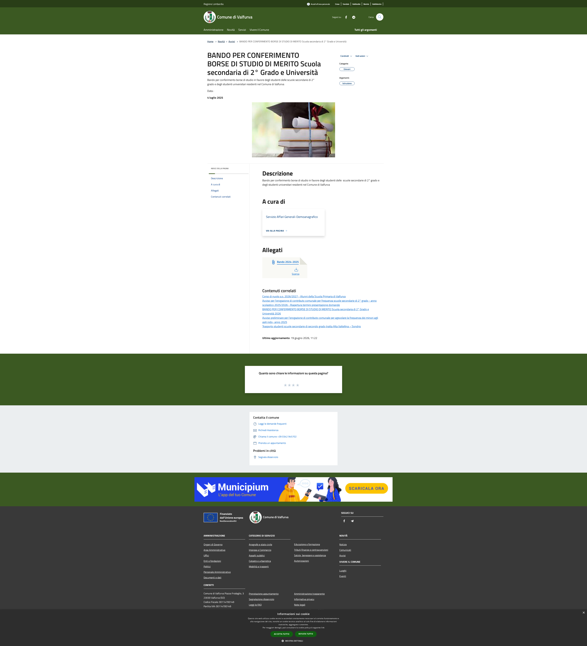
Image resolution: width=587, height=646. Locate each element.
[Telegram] (352, 17)
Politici (207, 566)
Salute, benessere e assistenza (310, 555)
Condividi (344, 56)
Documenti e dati (212, 577)
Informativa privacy (304, 599)
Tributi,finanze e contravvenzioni (311, 550)
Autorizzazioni (301, 561)
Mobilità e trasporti (259, 566)
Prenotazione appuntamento (264, 594)
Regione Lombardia (213, 4)
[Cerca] (379, 17)
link (322, 627)
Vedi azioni (360, 56)
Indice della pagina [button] (220, 168)
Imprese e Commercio (260, 550)
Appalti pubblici (257, 555)
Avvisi (232, 41)
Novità (221, 41)
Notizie (343, 544)
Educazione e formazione (307, 544)
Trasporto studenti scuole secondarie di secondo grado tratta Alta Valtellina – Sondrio (311, 326)
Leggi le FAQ (255, 605)
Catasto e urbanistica (260, 561)
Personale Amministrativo (217, 572)
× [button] (583, 613)
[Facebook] (345, 17)
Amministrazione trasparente (309, 594)
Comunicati (345, 550)
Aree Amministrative (214, 550)
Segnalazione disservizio (261, 599)
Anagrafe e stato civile (260, 544)
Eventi (342, 576)
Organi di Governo (213, 544)
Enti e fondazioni (212, 561)
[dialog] (293, 627)
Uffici (206, 555)
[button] (293, 640)
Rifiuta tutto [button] (306, 634)
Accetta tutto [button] (281, 634)
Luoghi (342, 570)
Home (210, 41)
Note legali (299, 605)
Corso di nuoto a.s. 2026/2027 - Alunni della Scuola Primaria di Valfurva (304, 296)
